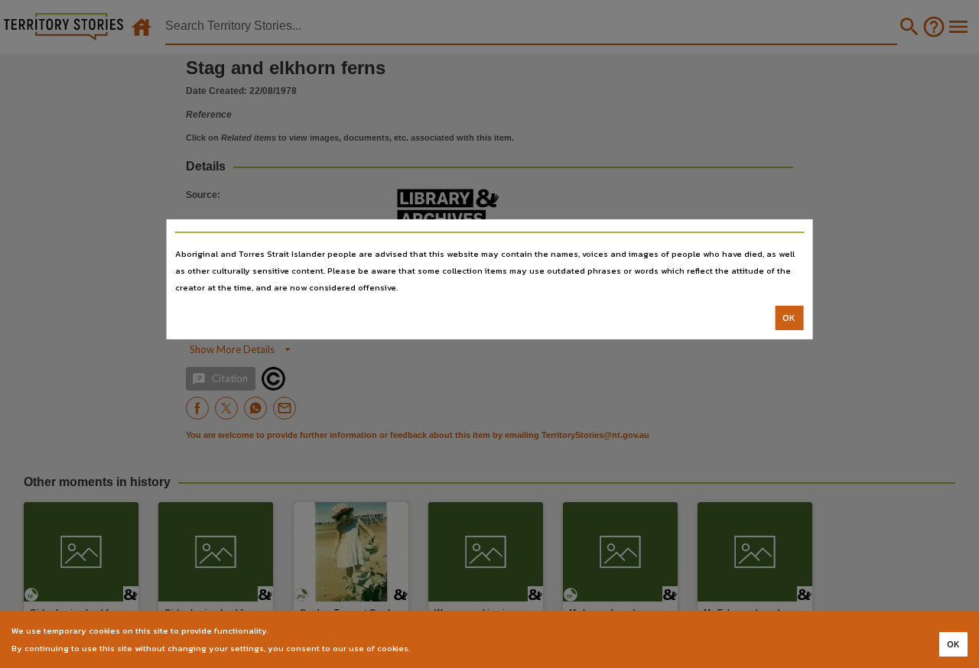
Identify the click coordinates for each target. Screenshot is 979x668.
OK (788, 318)
